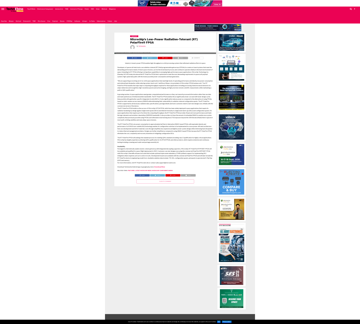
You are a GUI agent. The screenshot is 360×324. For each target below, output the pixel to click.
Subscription (101, 21)
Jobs (115, 21)
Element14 (26, 21)
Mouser (11, 21)
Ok (219, 322)
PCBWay (69, 21)
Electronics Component (45, 9)
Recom (62, 21)
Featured (131, 170)
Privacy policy (227, 322)
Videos (109, 21)
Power (87, 9)
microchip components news (162, 170)
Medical (104, 9)
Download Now (159, 167)
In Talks (92, 21)
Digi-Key (4, 21)
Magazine (112, 9)
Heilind (18, 21)
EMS (92, 9)
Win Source (41, 21)
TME (34, 21)
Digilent (55, 21)
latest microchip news (143, 170)
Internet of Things (76, 9)
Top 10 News (31, 9)
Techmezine (142, 46)
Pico (48, 21)
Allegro (84, 21)
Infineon (77, 21)
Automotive (59, 9)
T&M (66, 9)
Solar (98, 9)
